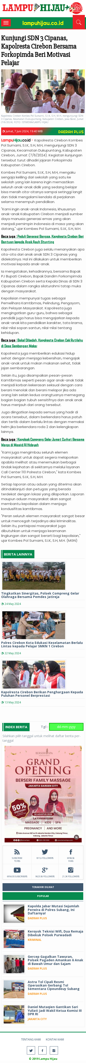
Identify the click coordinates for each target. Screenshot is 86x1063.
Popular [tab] (43, 896)
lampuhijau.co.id (43, 9)
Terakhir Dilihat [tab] (43, 887)
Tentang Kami (31, 1039)
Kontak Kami (55, 1039)
